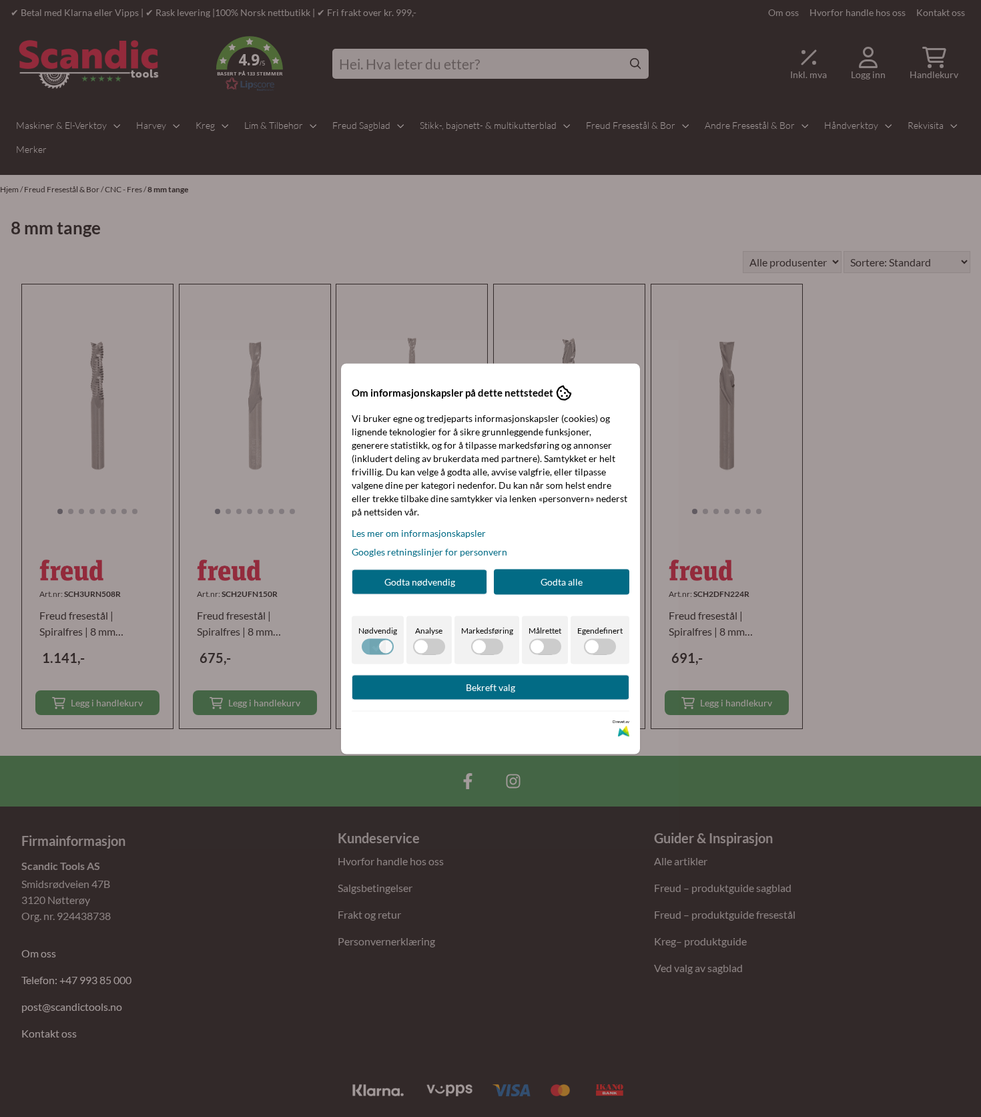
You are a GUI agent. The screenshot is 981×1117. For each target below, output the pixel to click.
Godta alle (562, 581)
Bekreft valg (490, 686)
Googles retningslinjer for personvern (429, 551)
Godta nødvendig (419, 581)
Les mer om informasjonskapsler (419, 532)
